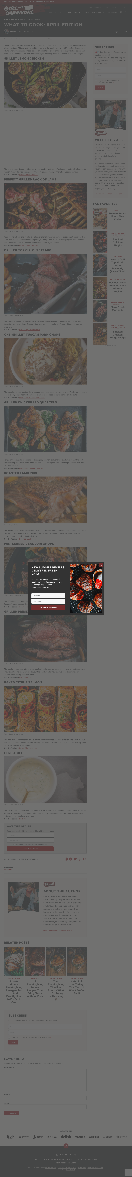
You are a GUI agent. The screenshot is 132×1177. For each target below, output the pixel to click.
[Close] (101, 565)
